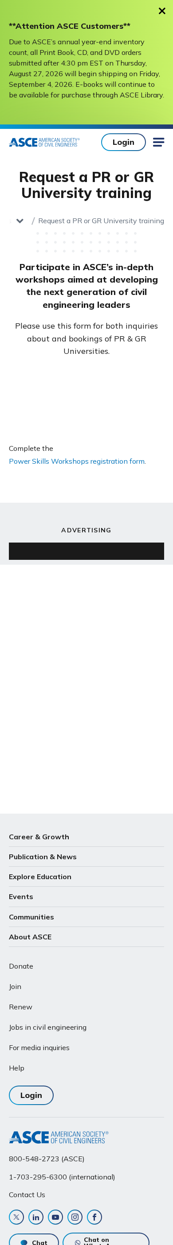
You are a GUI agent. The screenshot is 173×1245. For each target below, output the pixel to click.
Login (123, 142)
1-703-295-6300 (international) (62, 1176)
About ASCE (30, 936)
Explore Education (40, 876)
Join (15, 986)
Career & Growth (39, 836)
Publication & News (43, 856)
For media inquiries (39, 1047)
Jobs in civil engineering (47, 1027)
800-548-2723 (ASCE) (47, 1158)
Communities (31, 916)
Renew (20, 1006)
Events (21, 896)
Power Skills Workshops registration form (77, 461)
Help (16, 1067)
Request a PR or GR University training (101, 220)
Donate (21, 966)
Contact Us (27, 1194)
